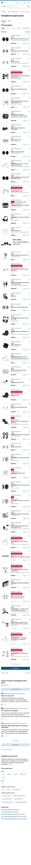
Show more (15, 668)
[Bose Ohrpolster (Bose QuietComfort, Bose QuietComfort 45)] (15, 63)
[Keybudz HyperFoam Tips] (15, 382)
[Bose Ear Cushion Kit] (15, 447)
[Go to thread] (15, 698)
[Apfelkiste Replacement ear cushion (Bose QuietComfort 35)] (15, 436)
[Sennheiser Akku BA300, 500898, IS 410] (15, 584)
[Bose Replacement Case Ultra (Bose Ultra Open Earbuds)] (15, 371)
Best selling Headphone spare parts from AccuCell (14, 819)
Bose (19, 28)
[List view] (28, 32)
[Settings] (17, 2)
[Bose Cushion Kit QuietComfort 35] (15, 51)
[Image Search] (28, 6)
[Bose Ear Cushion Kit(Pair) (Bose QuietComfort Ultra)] (15, 153)
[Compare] (24, 43)
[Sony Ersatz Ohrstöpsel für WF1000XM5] (15, 129)
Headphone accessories (13, 11)
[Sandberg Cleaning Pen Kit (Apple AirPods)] (15, 473)
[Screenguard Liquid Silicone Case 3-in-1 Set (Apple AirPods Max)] (15, 319)
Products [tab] (3, 20)
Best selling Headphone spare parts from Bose (13, 814)
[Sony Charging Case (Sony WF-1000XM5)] (15, 141)
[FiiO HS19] (15, 296)
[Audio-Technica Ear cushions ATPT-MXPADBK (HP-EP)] (15, 178)
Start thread (16, 689)
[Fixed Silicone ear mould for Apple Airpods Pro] (15, 269)
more (10, 764)
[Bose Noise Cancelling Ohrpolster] (15, 307)
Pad (13, 28)
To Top (28, 673)
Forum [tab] (9, 20)
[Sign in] (20, 2)
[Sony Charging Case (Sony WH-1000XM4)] (15, 346)
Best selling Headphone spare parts (10, 809)
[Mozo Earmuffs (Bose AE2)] (15, 395)
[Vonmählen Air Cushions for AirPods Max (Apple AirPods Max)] (15, 219)
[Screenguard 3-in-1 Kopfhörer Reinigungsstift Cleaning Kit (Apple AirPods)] (15, 638)
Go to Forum (4, 685)
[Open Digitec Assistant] (25, 2)
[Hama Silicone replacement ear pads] (15, 556)
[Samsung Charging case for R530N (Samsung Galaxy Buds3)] (15, 205)
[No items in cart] (28, 2)
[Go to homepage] (2, 2)
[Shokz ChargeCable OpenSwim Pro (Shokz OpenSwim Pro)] (15, 256)
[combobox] (3, 28)
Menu (4, 6)
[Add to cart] (29, 43)
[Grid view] (25, 32)
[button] (29, 36)
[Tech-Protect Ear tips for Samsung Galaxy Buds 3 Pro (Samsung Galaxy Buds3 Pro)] (15, 76)
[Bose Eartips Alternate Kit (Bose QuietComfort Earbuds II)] (15, 597)
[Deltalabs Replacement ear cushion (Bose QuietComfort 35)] (15, 515)
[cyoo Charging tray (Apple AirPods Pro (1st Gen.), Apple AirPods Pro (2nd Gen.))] (15, 231)
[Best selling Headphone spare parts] (15, 244)
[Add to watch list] (26, 43)
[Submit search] (9, 6)
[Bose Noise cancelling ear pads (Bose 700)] (15, 90)
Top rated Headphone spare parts (9, 812)
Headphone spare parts (16, 35)
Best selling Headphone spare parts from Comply (13, 816)
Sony (8, 28)
